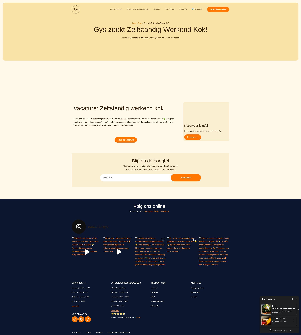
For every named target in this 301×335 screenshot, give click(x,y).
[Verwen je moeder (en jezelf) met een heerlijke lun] (214, 252)
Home (134, 23)
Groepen (156, 9)
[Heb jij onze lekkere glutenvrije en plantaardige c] (118, 252)
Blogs (140, 23)
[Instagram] (75, 319)
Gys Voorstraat (116, 9)
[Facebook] (81, 319)
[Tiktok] (88, 319)
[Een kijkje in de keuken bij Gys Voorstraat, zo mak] (87, 252)
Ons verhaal (169, 9)
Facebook (165, 211)
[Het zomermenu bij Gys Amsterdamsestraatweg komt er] (150, 252)
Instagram (149, 211)
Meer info (75, 306)
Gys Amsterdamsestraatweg (138, 9)
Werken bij (183, 9)
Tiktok (156, 211)
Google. (138, 317)
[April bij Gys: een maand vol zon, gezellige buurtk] (182, 252)
